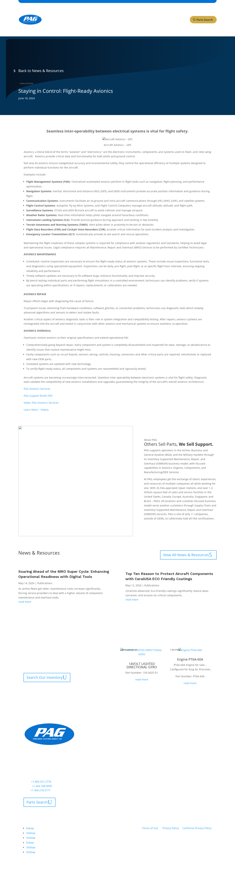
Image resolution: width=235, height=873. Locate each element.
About (95, 12)
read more (24, 601)
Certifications (78, 12)
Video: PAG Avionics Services (41, 402)
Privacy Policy (170, 828)
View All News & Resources (186, 554)
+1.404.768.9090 (42, 786)
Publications (26, 83)
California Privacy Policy (197, 828)
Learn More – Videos (36, 409)
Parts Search (204, 19)
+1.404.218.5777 (40, 790)
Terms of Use (150, 828)
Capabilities (55, 12)
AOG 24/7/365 (56, 26)
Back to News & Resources (41, 70)
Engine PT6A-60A (190, 659)
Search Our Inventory (44, 677)
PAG (158, 725)
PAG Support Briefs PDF (38, 395)
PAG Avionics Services (37, 388)
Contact (142, 12)
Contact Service (39, 689)
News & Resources (117, 12)
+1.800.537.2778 (41, 781)
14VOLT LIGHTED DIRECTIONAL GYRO (141, 665)
